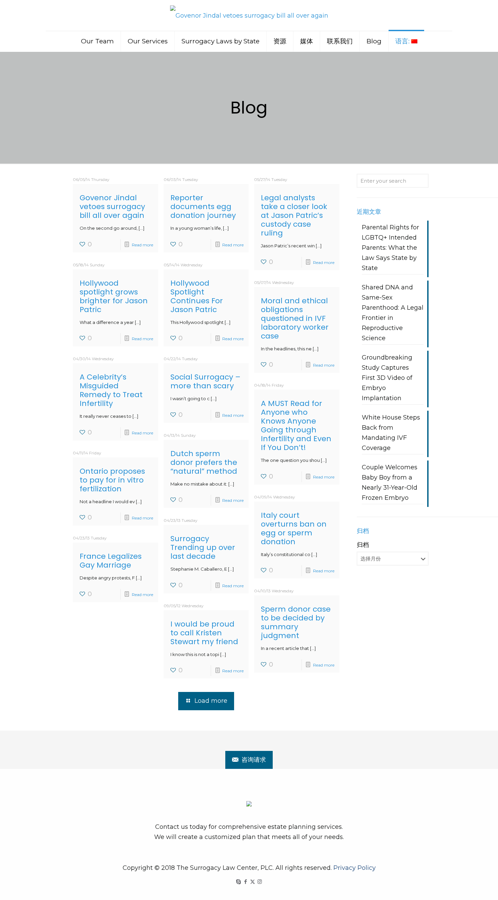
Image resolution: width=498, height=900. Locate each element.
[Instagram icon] (259, 881)
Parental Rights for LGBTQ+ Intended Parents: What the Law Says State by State (390, 248)
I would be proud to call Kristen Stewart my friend (204, 633)
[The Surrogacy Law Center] (249, 15)
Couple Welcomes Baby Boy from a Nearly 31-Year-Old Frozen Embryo (389, 483)
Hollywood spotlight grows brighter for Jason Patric (114, 296)
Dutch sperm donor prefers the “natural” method (203, 462)
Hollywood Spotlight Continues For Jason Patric (196, 296)
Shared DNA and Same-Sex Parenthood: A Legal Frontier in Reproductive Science (392, 313)
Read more (142, 244)
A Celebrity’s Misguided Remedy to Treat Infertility (111, 390)
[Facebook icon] (245, 881)
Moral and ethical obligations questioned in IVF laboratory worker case (295, 318)
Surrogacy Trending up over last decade (202, 547)
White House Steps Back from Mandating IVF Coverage (391, 433)
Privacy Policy (354, 868)
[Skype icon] (238, 881)
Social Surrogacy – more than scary (205, 381)
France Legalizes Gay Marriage (111, 560)
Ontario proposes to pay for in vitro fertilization (112, 480)
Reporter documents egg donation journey (203, 206)
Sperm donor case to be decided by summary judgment (296, 622)
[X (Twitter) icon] (252, 881)
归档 (363, 545)
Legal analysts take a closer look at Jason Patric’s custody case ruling (294, 215)
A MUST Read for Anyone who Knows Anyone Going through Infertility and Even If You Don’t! (296, 425)
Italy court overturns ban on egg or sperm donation (294, 528)
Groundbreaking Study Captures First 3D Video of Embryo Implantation (387, 378)
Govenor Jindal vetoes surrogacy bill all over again (112, 206)
